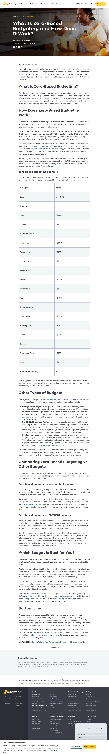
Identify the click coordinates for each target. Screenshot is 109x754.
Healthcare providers (73, 723)
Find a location (36, 726)
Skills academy (19, 703)
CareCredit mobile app (73, 721)
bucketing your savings (65, 599)
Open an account (90, 696)
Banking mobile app (55, 698)
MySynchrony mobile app (56, 701)
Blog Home (16, 16)
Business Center (36, 707)
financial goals (47, 166)
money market (48, 635)
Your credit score (72, 705)
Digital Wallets (54, 707)
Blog (51, 705)
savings (25, 417)
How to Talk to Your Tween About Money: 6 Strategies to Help (59, 642)
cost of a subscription (31, 504)
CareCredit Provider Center (39, 710)
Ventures (17, 701)
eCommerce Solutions (56, 732)
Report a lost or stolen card (74, 710)
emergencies (81, 146)
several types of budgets (59, 399)
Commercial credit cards (56, 726)
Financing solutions (55, 723)
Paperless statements (73, 703)
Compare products (91, 698)
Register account (72, 698)
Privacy (88, 721)
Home (69, 719)
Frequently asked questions (57, 703)
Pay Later (34, 703)
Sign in (87, 694)
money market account (53, 445)
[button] (91, 734)
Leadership (18, 696)
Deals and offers (36, 721)
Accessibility (89, 719)
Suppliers (17, 698)
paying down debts (27, 98)
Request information (55, 735)
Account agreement (91, 707)
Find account (53, 696)
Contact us (53, 694)
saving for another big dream (41, 149)
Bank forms (89, 703)
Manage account (72, 694)
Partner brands (36, 723)
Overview (52, 721)
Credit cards (35, 696)
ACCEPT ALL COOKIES (89, 746)
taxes (78, 122)
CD (60, 635)
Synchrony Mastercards (38, 701)
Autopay (70, 712)
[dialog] (91, 737)
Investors (6, 703)
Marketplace (35, 719)
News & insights (8, 698)
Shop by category (36, 728)
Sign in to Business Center (57, 719)
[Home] (9, 3)
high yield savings (33, 635)
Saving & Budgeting (28, 16)
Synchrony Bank (36, 698)
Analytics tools (54, 730)
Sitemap (17, 705)
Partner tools (53, 728)
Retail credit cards (72, 701)
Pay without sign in (72, 696)
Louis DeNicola (25, 40)
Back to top (53, 647)
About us (6, 696)
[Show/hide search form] (92, 4)
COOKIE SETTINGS (76, 746)
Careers (6, 701)
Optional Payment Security (74, 707)
